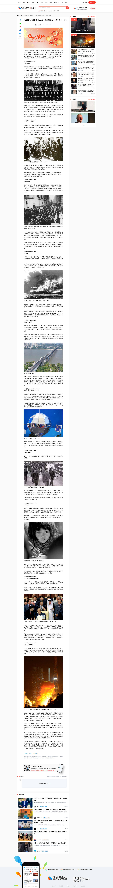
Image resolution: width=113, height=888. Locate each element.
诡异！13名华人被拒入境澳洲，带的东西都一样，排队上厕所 (50, 843)
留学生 (54, 10)
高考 (30, 753)
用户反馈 (68, 886)
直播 (28, 2)
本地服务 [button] (56, 2)
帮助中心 (61, 886)
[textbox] (52, 8)
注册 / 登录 (84, 2)
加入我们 (75, 886)
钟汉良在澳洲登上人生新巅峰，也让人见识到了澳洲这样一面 (50, 809)
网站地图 (83, 886)
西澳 (51, 10)
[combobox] (52, 8)
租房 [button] (46, 2)
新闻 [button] (24, 2)
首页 (19, 2)
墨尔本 (45, 10)
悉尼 (58, 10)
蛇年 (26, 753)
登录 (49, 783)
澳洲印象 (35, 753)
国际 (22, 15)
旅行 (42, 2)
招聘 (50, 2)
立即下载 (93, 8)
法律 (33, 2)
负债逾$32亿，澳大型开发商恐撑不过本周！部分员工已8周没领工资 (50, 799)
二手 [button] (62, 2)
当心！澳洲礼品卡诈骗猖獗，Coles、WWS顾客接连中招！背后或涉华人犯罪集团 (50, 821)
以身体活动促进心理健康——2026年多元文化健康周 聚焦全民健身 (51, 832)
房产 (37, 2)
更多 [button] (66, 2)
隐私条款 (54, 886)
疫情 (49, 10)
